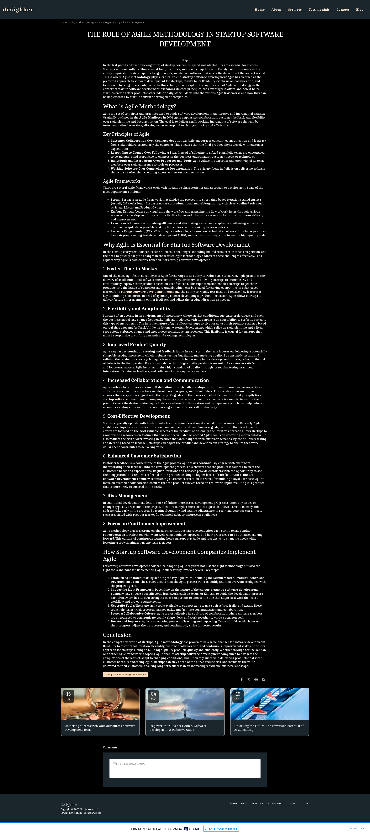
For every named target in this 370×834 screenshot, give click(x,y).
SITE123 (77, 812)
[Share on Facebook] (241, 679)
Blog (73, 22)
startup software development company (125, 674)
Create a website (92, 812)
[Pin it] (256, 679)
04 (153, 696)
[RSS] (263, 679)
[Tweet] (248, 679)
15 (68, 696)
